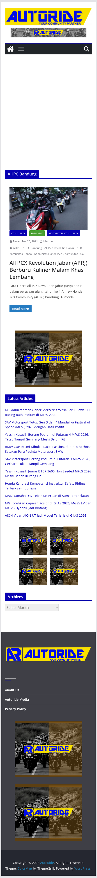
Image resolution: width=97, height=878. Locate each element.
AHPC (16, 248)
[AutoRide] (10, 49)
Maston (48, 241)
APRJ (79, 248)
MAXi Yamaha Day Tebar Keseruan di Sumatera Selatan (47, 496)
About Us (12, 690)
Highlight (37, 233)
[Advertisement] (48, 119)
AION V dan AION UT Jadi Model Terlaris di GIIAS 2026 (45, 515)
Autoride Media (17, 699)
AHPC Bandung (32, 248)
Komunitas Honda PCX (48, 254)
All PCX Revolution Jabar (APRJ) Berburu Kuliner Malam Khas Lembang (48, 269)
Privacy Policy (15, 709)
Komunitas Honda (20, 254)
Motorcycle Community (63, 233)
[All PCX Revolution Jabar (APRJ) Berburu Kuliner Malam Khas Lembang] (48, 208)
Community (18, 233)
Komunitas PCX (74, 254)
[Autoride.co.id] (48, 644)
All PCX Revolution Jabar (59, 248)
